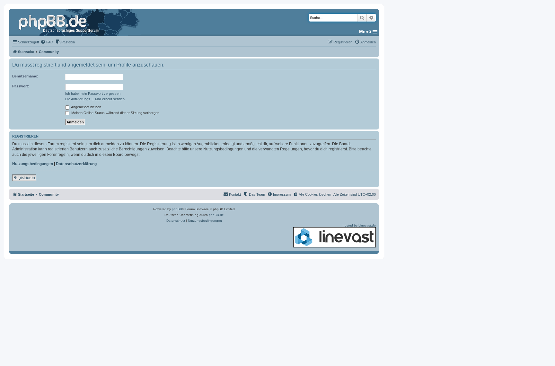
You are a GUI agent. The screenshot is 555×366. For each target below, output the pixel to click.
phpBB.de (216, 215)
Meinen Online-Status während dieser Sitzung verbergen (114, 113)
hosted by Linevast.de (359, 225)
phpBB (177, 209)
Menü (365, 31)
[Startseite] (59, 22)
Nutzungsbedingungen (32, 164)
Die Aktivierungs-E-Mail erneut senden (95, 99)
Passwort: (20, 86)
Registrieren (24, 177)
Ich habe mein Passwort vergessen (92, 93)
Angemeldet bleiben (85, 107)
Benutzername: (25, 76)
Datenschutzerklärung (76, 164)
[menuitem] (46, 42)
